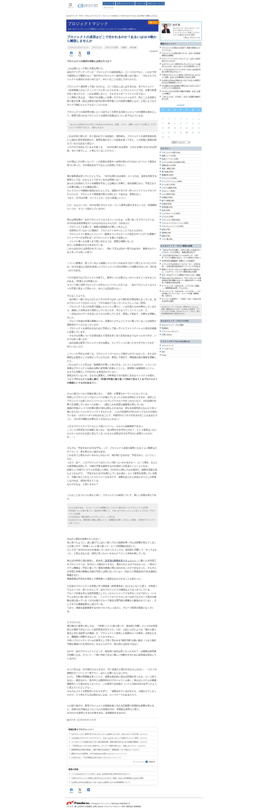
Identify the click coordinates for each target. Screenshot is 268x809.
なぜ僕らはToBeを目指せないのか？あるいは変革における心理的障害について (100, 782)
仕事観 (124, 47)
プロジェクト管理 (111, 47)
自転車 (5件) (166, 233)
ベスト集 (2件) (167, 239)
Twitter (164, 355)
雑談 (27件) (166, 236)
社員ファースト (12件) (170, 159)
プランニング (96, 47)
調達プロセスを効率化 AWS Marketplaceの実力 (98, 754)
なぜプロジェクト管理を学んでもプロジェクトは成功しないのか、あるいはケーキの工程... (109, 734)
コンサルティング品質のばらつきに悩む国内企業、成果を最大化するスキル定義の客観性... (109, 742)
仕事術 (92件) (167, 204)
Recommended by (139, 762)
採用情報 (137, 806)
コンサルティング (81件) (171, 213)
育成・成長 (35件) (168, 169)
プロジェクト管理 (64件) (171, 220)
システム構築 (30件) (169, 188)
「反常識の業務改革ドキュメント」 (120, 560)
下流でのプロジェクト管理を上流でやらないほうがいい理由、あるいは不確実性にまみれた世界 (107, 778)
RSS (154, 22)
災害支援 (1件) (167, 207)
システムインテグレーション (78, 47)
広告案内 (88, 806)
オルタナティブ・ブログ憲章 (173, 325)
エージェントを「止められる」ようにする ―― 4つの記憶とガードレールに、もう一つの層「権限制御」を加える (181, 293)
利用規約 (165, 328)
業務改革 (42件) (167, 175)
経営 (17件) (166, 229)
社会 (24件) (166, 210)
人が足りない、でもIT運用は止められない (96, 758)
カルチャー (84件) (168, 191)
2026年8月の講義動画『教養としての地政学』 (179, 261)
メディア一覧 (71, 806)
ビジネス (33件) (167, 217)
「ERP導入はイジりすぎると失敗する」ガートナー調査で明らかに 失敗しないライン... (108, 746)
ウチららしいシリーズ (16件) (172, 226)
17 (169, 128)
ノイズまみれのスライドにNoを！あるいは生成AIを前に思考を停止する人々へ (101, 774)
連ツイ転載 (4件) (168, 201)
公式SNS (80, 806)
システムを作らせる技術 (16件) (173, 162)
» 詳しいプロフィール (192, 37)
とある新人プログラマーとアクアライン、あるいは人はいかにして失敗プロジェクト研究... (109, 738)
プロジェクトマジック (92, 16)
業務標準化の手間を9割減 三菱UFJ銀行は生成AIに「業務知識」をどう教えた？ (105, 750)
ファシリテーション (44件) (172, 181)
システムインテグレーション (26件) (175, 223)
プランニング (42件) (169, 178)
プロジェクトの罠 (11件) (171, 153)
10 (169, 123)
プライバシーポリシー (170, 331)
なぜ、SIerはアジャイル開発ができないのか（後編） (181, 275)
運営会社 (129, 806)
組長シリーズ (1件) (169, 156)
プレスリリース (168, 345)
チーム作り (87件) (168, 185)
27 (187, 133)
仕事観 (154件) (167, 197)
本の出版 (133, 47)
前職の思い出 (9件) (169, 165)
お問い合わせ (167, 335)
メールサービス (168, 349)
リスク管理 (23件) (168, 194)
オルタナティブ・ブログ (74, 16)
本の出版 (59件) (167, 172)
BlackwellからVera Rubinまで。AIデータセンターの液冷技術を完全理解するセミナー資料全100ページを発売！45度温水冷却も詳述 (181, 280)
